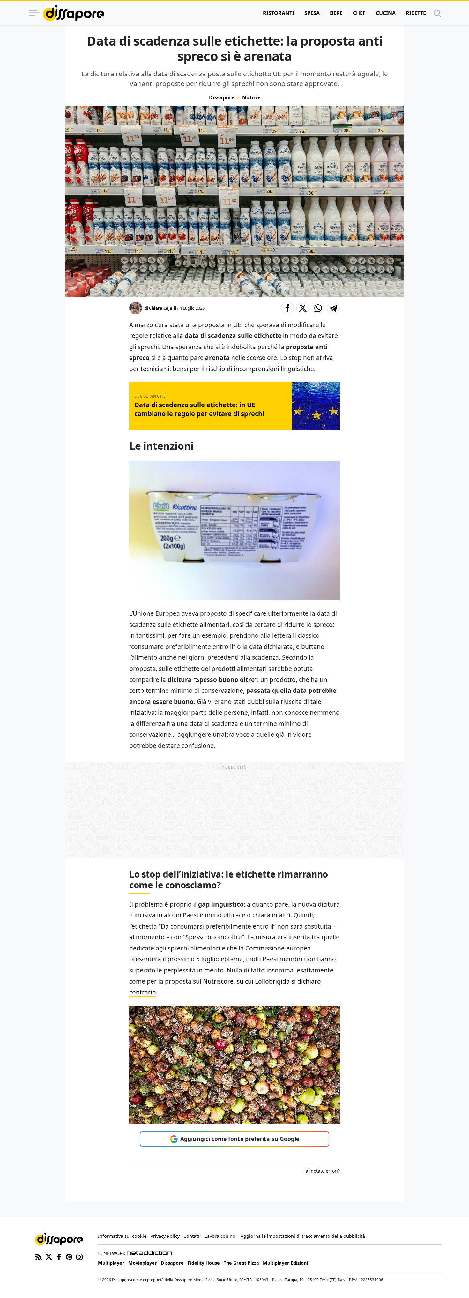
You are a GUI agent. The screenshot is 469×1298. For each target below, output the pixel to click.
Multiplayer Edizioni (285, 1263)
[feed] (38, 1256)
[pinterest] (69, 1256)
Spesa (312, 13)
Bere (336, 13)
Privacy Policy (165, 1236)
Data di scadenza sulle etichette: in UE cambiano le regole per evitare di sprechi (199, 409)
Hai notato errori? (321, 1171)
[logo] (73, 13)
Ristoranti (278, 13)
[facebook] (59, 1256)
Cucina (386, 13)
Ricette (416, 13)
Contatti (192, 1236)
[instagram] (79, 1256)
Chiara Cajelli (162, 308)
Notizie (251, 97)
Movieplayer (142, 1263)
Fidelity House (204, 1263)
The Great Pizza (241, 1263)
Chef (359, 13)
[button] (287, 308)
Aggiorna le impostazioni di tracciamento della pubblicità (303, 1236)
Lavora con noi (221, 1236)
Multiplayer (111, 1263)
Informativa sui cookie (122, 1236)
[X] (49, 1256)
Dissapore (221, 97)
